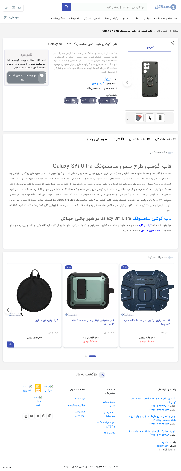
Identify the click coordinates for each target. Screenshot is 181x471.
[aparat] (25, 416)
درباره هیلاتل (78, 398)
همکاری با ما (59, 18)
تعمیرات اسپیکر (92, 18)
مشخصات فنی (137, 139)
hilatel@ (166, 442)
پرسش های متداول (109, 404)
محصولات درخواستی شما (117, 18)
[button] (172, 82)
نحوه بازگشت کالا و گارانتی (106, 424)
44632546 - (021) (159, 409)
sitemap (7, 467)
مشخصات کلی (163, 139)
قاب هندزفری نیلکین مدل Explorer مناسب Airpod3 (147, 322)
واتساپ (104, 101)
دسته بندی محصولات (166, 18)
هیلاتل (147, 18)
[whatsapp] (43, 416)
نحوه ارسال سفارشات (109, 414)
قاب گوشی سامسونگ (152, 218)
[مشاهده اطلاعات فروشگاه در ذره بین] (27, 388)
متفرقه (107, 78)
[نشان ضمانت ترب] (38, 401)
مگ (136, 18)
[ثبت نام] (6, 7)
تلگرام (84, 101)
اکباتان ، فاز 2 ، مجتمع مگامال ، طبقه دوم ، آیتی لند (153, 400)
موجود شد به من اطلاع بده (22, 77)
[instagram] (49, 416)
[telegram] (37, 416)
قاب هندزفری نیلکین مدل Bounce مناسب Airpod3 (91, 322)
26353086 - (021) (159, 435)
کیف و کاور (162, 31)
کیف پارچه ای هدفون (46, 320)
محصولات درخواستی (80, 413)
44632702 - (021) (159, 406)
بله (67, 101)
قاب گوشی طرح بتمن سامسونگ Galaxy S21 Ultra (127, 31)
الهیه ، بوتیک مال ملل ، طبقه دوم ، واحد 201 (152, 431)
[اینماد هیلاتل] (48, 388)
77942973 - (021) (159, 423)
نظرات (116, 139)
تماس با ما (74, 18)
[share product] (172, 42)
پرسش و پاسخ (95, 139)
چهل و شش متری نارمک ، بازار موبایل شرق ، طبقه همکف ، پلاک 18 (152, 418)
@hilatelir (162, 446)
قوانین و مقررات (76, 405)
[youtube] (31, 416)
